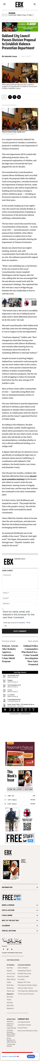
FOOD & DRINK (7, 915)
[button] (34, 4)
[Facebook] (10, 97)
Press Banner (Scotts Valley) (27, 985)
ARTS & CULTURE (8, 910)
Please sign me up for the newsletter (14, 622)
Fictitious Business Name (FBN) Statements (11, 1033)
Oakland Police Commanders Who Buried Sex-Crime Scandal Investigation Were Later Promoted (29, 655)
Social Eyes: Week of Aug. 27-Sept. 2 (20, 15)
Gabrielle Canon (10, 56)
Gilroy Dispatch (23, 968)
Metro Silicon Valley (11, 980)
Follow (32, 799)
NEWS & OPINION (8, 905)
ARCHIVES (23, 861)
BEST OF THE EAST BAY (10, 920)
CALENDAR (6, 926)
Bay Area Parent (10, 998)
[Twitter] (14, 97)
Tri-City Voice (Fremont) (26, 994)
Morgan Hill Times (24, 982)
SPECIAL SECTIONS (9, 931)
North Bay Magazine (10, 1007)
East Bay (10, 1002)
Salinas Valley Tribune (25, 988)
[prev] (3, 15)
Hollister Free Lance (24, 973)
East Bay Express (10, 969)
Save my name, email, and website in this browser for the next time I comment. (18, 614)
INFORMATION (7, 887)
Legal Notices (11, 1028)
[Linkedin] (19, 97)
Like (34, 795)
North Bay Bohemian (10, 986)
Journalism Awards (24, 1025)
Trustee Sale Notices (11, 1045)
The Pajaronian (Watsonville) (27, 991)
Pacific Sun (10, 991)
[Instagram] (7, 949)
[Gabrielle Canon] (8, 561)
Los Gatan (21, 979)
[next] (6, 15)
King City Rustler (23, 976)
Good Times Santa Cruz (11, 975)
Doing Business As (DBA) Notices (11, 1040)
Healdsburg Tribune (24, 971)
